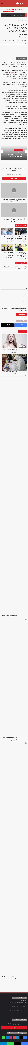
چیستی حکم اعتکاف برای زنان (10, 371)
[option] (14, 151)
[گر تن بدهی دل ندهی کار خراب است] (14, 341)
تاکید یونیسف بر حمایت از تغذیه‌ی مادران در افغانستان (7, 238)
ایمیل (25, 294)
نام (26, 288)
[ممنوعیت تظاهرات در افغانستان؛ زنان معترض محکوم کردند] (7, 247)
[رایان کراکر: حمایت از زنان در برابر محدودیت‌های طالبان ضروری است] (21, 231)
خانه (25, 20)
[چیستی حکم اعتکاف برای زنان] (14, 362)
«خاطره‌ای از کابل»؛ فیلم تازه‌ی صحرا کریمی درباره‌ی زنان (14, 155)
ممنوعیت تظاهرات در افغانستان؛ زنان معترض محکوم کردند (8, 254)
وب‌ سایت (25, 301)
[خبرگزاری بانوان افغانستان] (18, 3)
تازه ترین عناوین (19, 20)
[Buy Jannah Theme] (14, 10)
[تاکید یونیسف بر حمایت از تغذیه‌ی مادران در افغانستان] (7, 231)
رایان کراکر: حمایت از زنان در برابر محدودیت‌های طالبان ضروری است (21, 238)
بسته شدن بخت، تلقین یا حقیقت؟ (9, 615)
